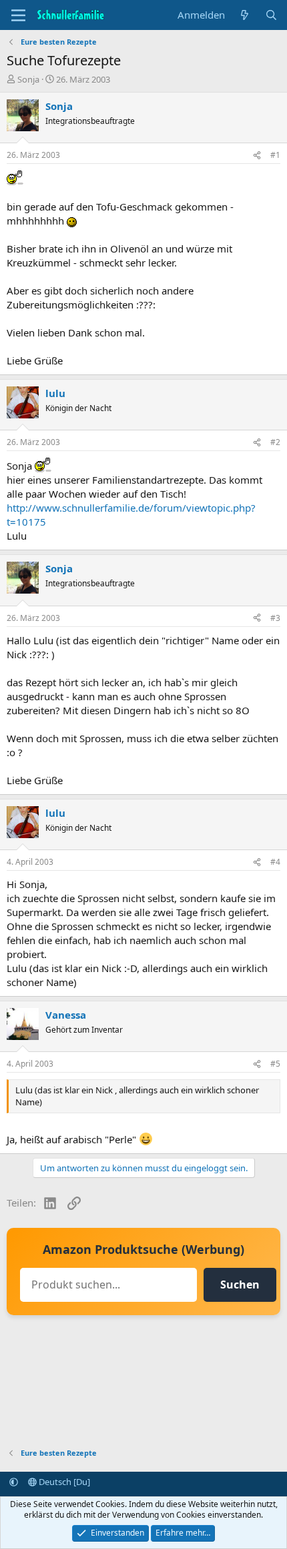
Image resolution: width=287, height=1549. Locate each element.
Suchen (240, 1284)
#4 (275, 861)
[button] (14, 1481)
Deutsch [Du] (63, 1482)
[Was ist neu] (245, 15)
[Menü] (18, 15)
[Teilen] (257, 155)
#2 (275, 442)
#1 (275, 155)
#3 (275, 618)
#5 (275, 1063)
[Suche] (271, 15)
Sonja (28, 79)
